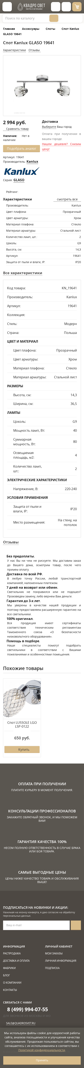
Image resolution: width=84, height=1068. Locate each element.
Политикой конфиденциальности (41, 1050)
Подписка (52, 968)
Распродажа (12, 953)
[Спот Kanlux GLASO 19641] (42, 86)
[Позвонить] (66, 6)
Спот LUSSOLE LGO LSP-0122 (22, 725)
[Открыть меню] (7, 6)
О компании (12, 982)
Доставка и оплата (16, 961)
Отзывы (35, 50)
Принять (42, 1060)
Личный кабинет (58, 946)
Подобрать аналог (21, 148)
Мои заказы (54, 953)
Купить (23, 749)
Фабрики (9, 968)
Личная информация (60, 961)
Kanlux (32, 161)
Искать (53, 18)
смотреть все (67, 199)
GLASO (18, 180)
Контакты (10, 990)
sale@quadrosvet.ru (20, 1023)
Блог (6, 975)
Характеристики (14, 50)
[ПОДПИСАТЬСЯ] (76, 925)
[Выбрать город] (55, 6)
